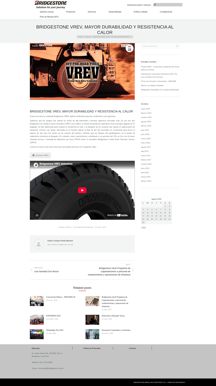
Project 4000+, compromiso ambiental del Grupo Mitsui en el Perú (160, 68)
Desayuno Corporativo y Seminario (116, 330)
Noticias (35, 46)
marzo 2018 (145, 139)
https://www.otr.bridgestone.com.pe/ (60, 244)
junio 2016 (145, 168)
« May (143, 227)
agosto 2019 (146, 122)
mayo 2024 (145, 109)
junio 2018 (145, 134)
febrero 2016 (146, 181)
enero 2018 (145, 143)
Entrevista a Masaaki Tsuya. (113, 316)
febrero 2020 (146, 113)
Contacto (132, 348)
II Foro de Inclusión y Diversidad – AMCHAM (158, 81)
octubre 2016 (146, 164)
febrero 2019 (146, 126)
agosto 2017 (146, 147)
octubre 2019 (146, 117)
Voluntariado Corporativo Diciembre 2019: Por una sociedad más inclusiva (159, 75)
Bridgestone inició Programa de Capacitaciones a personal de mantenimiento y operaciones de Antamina (115, 301)
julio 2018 (145, 130)
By (83, 227)
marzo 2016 (145, 177)
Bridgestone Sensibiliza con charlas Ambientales (160, 90)
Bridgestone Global (134, 5)
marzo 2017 (145, 156)
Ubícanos (147, 5)
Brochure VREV (42, 155)
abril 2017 (145, 151)
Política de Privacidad (91, 348)
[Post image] (37, 301)
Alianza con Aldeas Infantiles (152, 85)
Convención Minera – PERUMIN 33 (60, 297)
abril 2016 (145, 173)
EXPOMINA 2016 (53, 316)
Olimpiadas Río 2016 (54, 330)
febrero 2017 (146, 160)
